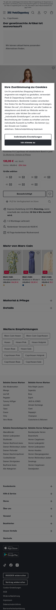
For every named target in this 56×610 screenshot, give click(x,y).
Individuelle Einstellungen (28, 137)
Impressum (38, 129)
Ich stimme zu (28, 143)
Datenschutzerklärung (24, 129)
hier (47, 123)
